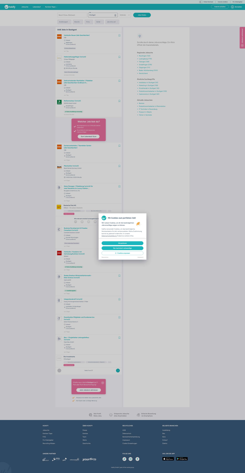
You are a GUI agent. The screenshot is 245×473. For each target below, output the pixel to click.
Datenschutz (105, 257)
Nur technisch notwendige (122, 248)
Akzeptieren (122, 243)
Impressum (140, 257)
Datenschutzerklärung (109, 236)
